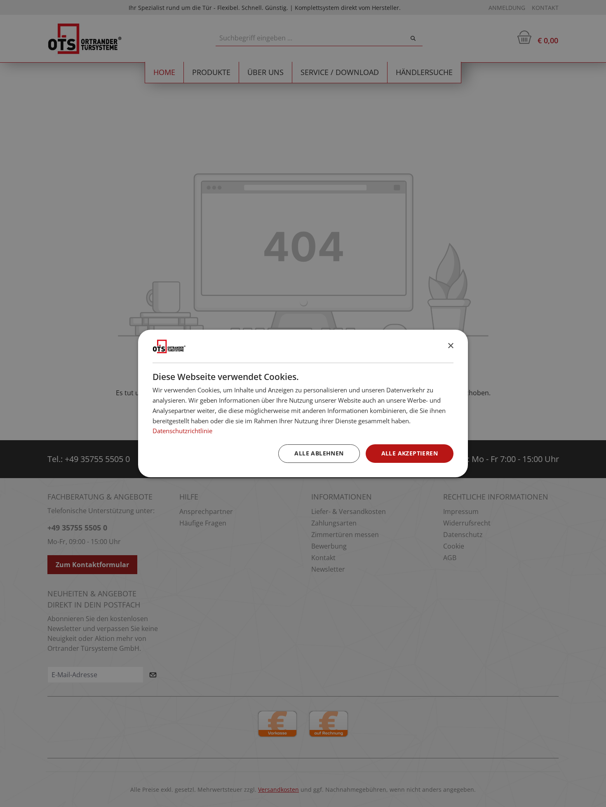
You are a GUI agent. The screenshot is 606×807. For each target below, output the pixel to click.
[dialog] (303, 403)
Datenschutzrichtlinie (182, 431)
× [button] (450, 346)
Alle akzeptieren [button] (409, 453)
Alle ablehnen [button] (318, 453)
